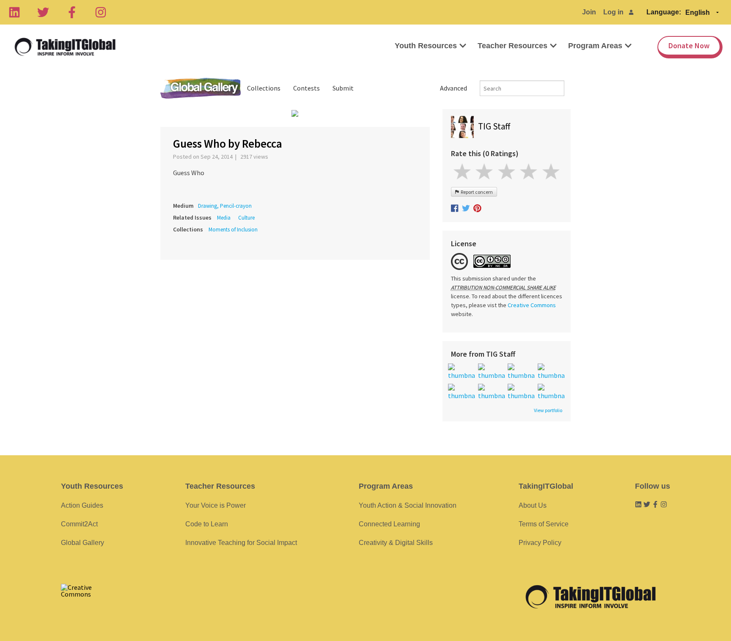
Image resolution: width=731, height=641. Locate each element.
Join (589, 12)
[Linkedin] (14, 12)
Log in (613, 12)
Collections (263, 88)
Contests (306, 88)
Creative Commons (532, 305)
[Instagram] (101, 12)
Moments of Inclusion (233, 229)
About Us (533, 505)
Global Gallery (200, 88)
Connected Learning (389, 524)
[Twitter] (43, 12)
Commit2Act (79, 524)
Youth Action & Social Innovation (407, 505)
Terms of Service (544, 524)
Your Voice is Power (215, 505)
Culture (246, 217)
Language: (663, 12)
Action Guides (82, 505)
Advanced (453, 88)
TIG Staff (494, 126)
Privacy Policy (540, 542)
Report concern (476, 192)
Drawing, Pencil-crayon (225, 205)
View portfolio (548, 410)
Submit (343, 88)
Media (224, 217)
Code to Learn (206, 524)
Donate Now (688, 45)
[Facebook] (72, 12)
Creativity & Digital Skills (396, 542)
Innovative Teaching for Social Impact (241, 542)
